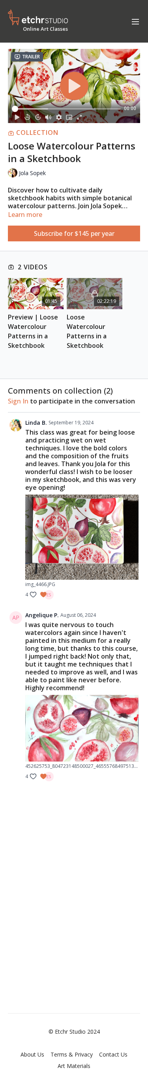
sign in (18, 401)
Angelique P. (42, 615)
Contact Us (113, 1054)
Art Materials (74, 1066)
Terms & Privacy (72, 1054)
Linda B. (36, 422)
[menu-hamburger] (135, 21)
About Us (32, 1054)
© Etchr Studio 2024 (74, 1031)
